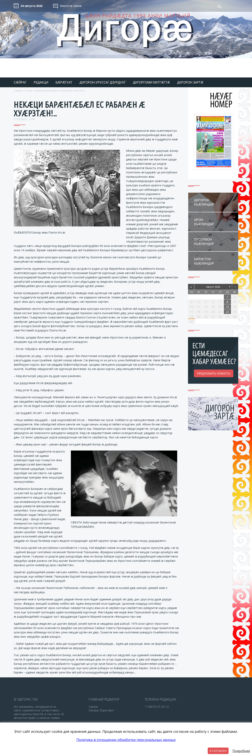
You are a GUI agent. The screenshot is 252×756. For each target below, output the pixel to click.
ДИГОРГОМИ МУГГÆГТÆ (151, 82)
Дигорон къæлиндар (204, 202)
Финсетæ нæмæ (71, 6)
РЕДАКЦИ (41, 82)
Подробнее (241, 751)
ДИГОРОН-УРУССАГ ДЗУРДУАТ (103, 82)
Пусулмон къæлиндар (204, 241)
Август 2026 (213, 287)
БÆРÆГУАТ (64, 82)
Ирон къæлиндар (204, 222)
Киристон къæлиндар (204, 261)
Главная (18, 90)
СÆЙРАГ (20, 82)
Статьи (28, 90)
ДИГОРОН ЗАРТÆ (190, 82)
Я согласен (218, 751)
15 (227, 307)
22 (227, 312)
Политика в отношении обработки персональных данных (126, 739)
